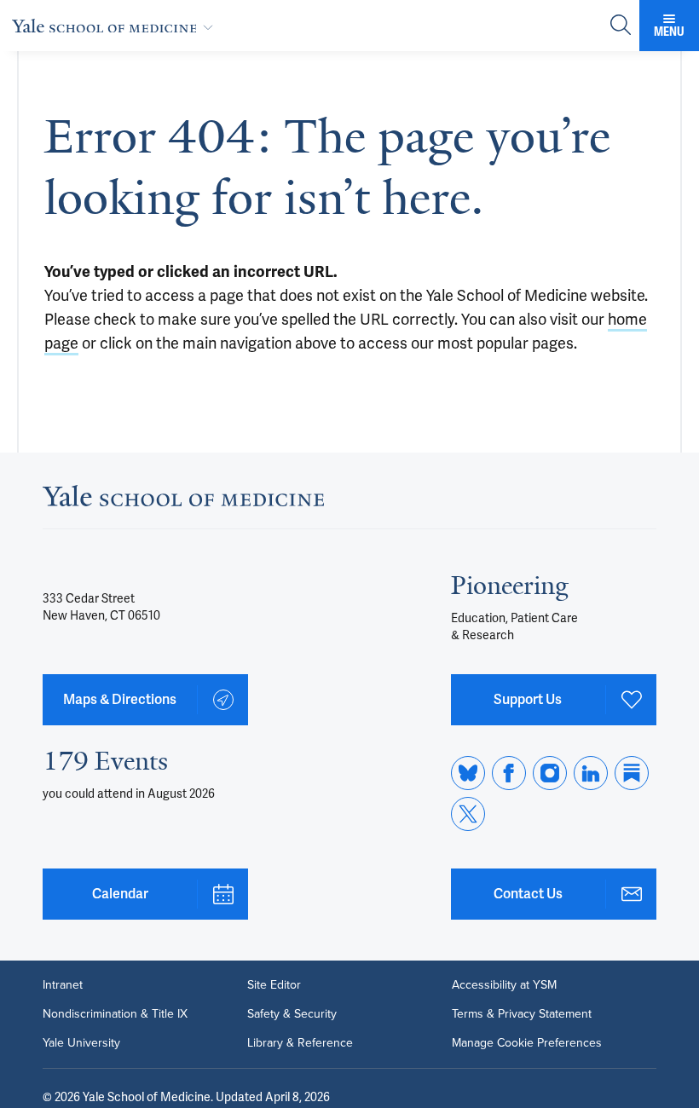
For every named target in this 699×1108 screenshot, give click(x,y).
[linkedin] (591, 773)
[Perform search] (620, 26)
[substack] (632, 773)
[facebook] (509, 773)
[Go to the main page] (116, 25)
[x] (468, 814)
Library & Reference (300, 1043)
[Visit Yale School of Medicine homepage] (183, 501)
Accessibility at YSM (504, 985)
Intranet (63, 985)
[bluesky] (468, 773)
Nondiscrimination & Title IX (115, 1014)
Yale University (81, 1043)
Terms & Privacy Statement (522, 1014)
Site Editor (274, 985)
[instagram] (550, 773)
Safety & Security (292, 1014)
